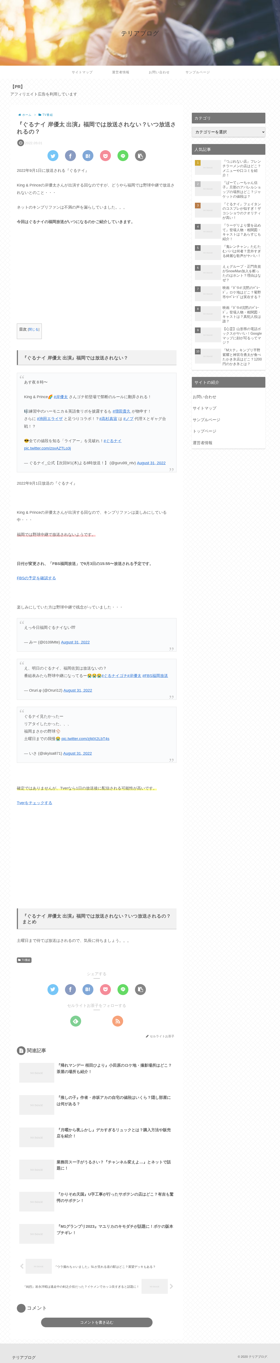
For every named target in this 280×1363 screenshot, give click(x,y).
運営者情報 (202, 443)
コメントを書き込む (97, 1322)
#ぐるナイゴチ (114, 676)
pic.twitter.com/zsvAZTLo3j (47, 448)
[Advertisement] (97, 278)
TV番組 (26, 960)
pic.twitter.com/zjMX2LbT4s (85, 739)
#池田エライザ (50, 419)
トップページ (204, 431)
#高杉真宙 (108, 419)
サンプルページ (206, 420)
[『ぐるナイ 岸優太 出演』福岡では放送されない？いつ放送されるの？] (87, 155)
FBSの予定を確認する (36, 578)
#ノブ (128, 419)
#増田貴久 (122, 411)
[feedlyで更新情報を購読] (75, 1021)
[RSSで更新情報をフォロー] (117, 1021)
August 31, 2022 (151, 463)
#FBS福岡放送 (155, 676)
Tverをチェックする (34, 803)
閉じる (33, 329)
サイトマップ (204, 408)
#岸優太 (61, 397)
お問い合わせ (204, 397)
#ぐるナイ (113, 441)
